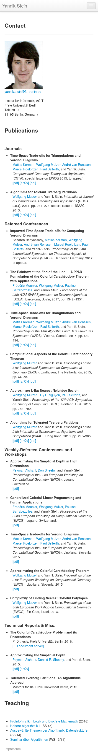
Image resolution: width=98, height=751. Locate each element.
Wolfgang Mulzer (48, 164)
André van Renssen (76, 164)
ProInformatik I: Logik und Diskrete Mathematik (44, 721)
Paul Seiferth (49, 169)
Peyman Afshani (24, 470)
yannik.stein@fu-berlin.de (23, 91)
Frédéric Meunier (25, 285)
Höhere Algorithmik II (25, 725)
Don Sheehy (46, 470)
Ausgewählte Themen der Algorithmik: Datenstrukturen (49, 730)
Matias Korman (23, 164)
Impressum (13, 748)
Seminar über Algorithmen (29, 739)
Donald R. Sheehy (51, 659)
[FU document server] (28, 646)
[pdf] (16, 182)
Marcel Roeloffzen (26, 169)
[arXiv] (24, 182)
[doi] (33, 182)
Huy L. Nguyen (49, 395)
